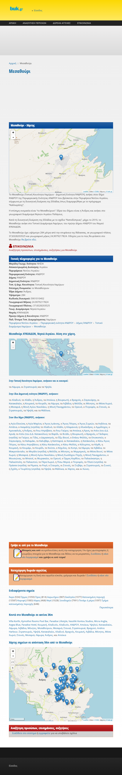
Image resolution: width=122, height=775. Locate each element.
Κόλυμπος (85, 444)
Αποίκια (50, 399)
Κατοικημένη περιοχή (93, 597)
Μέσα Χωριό (105, 403)
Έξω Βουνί (63, 437)
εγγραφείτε (44, 733)
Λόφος (36, 600)
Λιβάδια (67, 403)
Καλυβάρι (44, 440)
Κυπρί (74, 447)
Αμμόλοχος (101, 426)
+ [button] (13, 132)
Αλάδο (28, 399)
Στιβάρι (79, 465)
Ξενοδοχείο (65, 600)
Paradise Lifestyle (58, 621)
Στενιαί (67, 628)
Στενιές (103, 406)
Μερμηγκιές (79, 451)
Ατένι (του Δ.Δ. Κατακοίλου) (33, 433)
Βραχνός (76, 399)
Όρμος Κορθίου (72, 458)
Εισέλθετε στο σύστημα (24, 733)
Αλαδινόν (53, 624)
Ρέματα (34, 465)
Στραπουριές (30, 386)
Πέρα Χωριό (48, 461)
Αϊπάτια (13, 426)
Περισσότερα (106, 607)
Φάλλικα (45, 410)
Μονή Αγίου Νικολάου (35, 406)
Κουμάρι (26, 447)
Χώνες (86, 468)
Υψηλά (48, 386)
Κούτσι (51, 447)
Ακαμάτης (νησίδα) (29, 426)
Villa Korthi (14, 621)
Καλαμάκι (30, 440)
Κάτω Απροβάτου (30, 444)
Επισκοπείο (97, 437)
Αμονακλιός (15, 430)
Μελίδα (78, 403)
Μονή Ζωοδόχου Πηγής (69, 454)
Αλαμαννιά (71, 426)
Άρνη (86, 430)
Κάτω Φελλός (70, 444)
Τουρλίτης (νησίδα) (30, 468)
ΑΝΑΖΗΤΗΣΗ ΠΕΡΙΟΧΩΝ (34, 23)
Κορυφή (21, 600)
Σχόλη (14, 468)
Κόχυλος (62, 447)
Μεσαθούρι (40, 326)
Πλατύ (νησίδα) (95, 461)
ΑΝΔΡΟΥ (74, 624)
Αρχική (12, 63)
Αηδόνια (102, 423)
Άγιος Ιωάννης (52, 423)
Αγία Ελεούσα (18, 423)
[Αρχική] (16, 9)
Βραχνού (91, 628)
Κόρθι (97, 444)
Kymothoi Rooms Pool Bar (34, 621)
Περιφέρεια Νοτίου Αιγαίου (23, 322)
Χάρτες (71, 468)
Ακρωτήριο (53, 597)
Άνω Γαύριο (62, 430)
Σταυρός (54, 465)
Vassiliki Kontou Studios (81, 621)
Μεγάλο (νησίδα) (37, 451)
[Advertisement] (61, 40)
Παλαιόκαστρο (91, 458)
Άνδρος (38, 399)
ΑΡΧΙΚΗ (12, 23)
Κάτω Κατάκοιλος (51, 444)
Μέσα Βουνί (96, 451)
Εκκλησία (70, 597)
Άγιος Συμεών (87, 423)
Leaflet (85, 191)
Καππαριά (57, 440)
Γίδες (35, 437)
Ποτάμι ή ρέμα (86, 600)
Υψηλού (94, 624)
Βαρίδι (54, 433)
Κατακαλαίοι (15, 403)
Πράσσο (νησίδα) (17, 465)
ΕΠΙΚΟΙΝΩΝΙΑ (84, 23)
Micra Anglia (100, 621)
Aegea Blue (14, 624)
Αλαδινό (16, 399)
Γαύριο (25, 437)
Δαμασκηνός (47, 437)
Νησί (49, 600)
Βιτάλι (66, 433)
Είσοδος (38, 10)
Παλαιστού (31, 461)
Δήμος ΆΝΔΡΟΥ (84, 322)
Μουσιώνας (15, 458)
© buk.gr (109, 191)
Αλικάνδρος (86, 426)
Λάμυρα (16, 386)
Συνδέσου (96, 553)
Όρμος (24, 597)
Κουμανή (29, 403)
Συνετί (107, 465)
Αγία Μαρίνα (35, 423)
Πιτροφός (90, 406)
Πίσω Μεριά (63, 461)
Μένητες (90, 403)
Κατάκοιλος (89, 440)
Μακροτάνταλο (17, 451)
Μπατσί (29, 458)
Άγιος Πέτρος (69, 423)
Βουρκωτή (63, 399)
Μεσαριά (15, 406)
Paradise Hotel (29, 624)
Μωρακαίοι (43, 458)
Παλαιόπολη (15, 461)
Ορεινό (78, 406)
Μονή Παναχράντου (60, 406)
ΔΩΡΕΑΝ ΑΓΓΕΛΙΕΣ (62, 23)
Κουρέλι (42, 403)
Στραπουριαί (79, 628)
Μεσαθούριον (44, 628)
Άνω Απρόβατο (44, 430)
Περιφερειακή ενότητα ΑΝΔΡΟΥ (57, 322)
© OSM (96, 191)
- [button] (13, 137)
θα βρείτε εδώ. (29, 239)
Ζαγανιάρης (90, 399)
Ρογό (44, 465)
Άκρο (11, 597)
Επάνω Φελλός (79, 437)
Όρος (38, 597)
